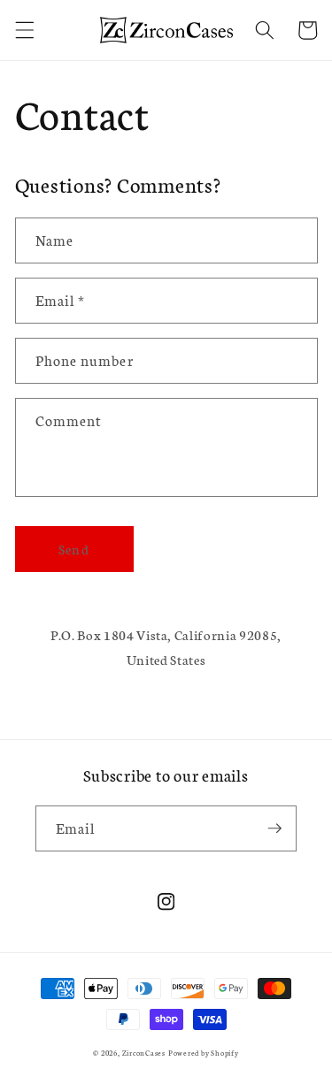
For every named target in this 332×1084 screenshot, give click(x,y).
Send (73, 548)
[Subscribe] (274, 828)
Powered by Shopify (203, 1052)
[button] (24, 30)
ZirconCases (144, 1052)
